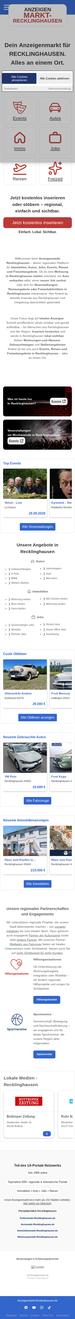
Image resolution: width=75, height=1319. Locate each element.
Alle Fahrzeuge (37, 800)
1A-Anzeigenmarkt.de (38, 1275)
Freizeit (55, 178)
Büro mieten (18, 603)
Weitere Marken (20, 582)
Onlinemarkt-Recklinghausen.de (37, 1218)
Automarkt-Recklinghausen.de (37, 1224)
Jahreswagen (53, 568)
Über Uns (47, 1315)
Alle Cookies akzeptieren (19, 78)
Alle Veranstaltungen (37, 526)
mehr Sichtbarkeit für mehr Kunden (39, 953)
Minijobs (16, 629)
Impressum (62, 1315)
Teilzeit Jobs (53, 624)
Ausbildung (52, 634)
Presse (24, 1315)
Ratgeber (11, 1315)
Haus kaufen (18, 608)
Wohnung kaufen (55, 603)
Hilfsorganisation (47, 999)
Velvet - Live (13, 502)
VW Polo (10, 776)
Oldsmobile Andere (18, 693)
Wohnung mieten (21, 599)
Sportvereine (44, 1054)
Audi (48, 573)
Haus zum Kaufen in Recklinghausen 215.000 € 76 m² (23, 860)
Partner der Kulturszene (44, 935)
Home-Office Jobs (56, 629)
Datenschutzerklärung (59, 88)
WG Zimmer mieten (57, 598)
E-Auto (15, 573)
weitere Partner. (27, 939)
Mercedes (51, 578)
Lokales (35, 1315)
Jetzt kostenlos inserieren (37, 222)
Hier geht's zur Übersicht (37, 1203)
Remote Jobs (18, 634)
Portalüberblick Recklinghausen (37, 1211)
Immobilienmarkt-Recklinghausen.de (37, 1230)
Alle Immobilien (37, 884)
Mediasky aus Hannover (26, 944)
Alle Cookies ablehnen (54, 78)
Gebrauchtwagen (21, 569)
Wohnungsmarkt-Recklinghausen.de (38, 1237)
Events (56, 401)
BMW (14, 578)
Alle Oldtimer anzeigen (37, 717)
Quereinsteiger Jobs (22, 625)
